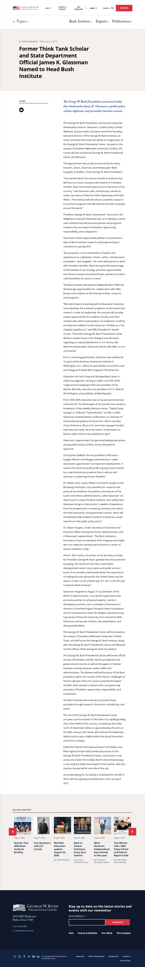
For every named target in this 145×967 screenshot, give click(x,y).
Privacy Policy (125, 960)
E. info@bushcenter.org (23, 930)
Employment (113, 956)
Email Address (77, 916)
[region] (72, 846)
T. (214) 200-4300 (20, 926)
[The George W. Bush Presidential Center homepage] (25, 8)
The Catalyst (124, 933)
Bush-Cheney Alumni (96, 956)
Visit (47, 8)
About (92, 8)
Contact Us (126, 956)
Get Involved (78, 8)
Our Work (107, 933)
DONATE (124, 8)
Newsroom (80, 956)
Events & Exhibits (62, 8)
